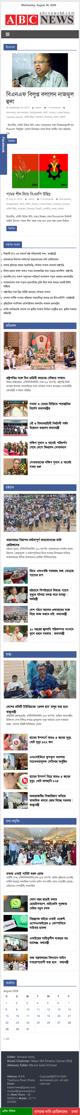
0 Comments (53, 107)
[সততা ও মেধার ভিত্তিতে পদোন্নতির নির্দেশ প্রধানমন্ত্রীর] (16, 402)
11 (38, 1009)
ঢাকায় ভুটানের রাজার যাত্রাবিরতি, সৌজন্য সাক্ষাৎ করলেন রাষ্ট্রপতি (34, 265)
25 (38, 1023)
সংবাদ (55, 117)
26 (48, 1023)
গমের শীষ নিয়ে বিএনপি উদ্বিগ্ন (28, 194)
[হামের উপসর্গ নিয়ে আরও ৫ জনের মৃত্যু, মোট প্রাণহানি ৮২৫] (16, 774)
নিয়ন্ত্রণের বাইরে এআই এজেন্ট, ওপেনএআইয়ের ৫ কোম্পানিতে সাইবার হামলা (47, 923)
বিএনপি (39, 208)
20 (58, 1016)
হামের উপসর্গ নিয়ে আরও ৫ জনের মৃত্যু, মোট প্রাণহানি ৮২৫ (50, 778)
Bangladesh (36, 112)
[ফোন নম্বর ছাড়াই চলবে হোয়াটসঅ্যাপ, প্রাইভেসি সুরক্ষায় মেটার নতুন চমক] (16, 897)
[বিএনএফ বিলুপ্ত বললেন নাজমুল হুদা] (40, 55)
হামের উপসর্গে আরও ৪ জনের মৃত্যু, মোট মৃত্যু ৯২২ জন (50, 740)
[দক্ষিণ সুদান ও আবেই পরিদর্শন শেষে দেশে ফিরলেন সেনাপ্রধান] (16, 441)
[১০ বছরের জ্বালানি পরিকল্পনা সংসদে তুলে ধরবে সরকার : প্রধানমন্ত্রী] (16, 627)
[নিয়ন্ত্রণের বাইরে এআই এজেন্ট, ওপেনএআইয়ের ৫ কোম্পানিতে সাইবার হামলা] (16, 917)
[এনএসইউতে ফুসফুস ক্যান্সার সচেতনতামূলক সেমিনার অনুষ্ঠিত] (16, 755)
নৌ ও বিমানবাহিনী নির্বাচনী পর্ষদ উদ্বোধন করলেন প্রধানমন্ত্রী (49, 425)
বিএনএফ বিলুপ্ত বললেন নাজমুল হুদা (40, 98)
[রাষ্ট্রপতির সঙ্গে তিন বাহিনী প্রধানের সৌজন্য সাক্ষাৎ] (40, 334)
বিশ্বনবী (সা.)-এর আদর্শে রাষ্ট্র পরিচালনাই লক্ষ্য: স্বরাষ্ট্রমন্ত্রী (30, 253)
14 (69, 1009)
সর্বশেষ (62, 117)
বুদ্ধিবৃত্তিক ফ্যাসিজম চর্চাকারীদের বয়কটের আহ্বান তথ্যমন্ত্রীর (32, 303)
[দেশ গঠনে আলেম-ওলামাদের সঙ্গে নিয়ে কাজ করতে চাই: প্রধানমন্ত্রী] (16, 608)
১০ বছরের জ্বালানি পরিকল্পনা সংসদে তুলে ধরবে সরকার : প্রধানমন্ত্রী (51, 631)
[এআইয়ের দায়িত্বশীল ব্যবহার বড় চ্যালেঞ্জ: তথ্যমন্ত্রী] (16, 936)
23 (17, 1023)
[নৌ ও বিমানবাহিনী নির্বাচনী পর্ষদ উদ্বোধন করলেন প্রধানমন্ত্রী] (16, 421)
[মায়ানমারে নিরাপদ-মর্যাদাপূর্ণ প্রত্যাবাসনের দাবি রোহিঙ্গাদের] (40, 495)
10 (27, 1009)
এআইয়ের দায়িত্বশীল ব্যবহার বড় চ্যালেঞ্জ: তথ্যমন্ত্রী (49, 940)
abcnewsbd (22, 112)
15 (7, 1016)
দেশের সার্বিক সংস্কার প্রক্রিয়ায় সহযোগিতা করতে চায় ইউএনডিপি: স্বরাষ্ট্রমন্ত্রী (39, 298)
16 (17, 1016)
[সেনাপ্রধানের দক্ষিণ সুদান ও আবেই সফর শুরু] (16, 460)
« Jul (6, 1039)
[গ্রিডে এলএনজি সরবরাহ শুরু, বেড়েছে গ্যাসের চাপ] (16, 569)
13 (58, 1009)
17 (27, 1016)
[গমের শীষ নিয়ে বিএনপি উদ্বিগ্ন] (40, 156)
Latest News (63, 112)
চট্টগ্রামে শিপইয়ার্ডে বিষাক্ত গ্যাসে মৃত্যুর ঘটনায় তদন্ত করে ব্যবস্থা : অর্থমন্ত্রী (49, 594)
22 (7, 1023)
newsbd (10, 117)
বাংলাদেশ (39, 117)
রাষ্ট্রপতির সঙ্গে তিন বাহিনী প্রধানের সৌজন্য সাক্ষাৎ (27, 292)
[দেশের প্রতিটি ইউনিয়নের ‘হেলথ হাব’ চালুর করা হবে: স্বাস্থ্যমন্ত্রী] (40, 662)
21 (69, 1016)
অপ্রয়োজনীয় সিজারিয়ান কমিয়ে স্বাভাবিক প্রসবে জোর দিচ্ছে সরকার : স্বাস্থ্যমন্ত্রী (51, 800)
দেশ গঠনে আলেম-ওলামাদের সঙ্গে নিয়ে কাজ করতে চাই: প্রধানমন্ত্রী (50, 612)
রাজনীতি (46, 208)
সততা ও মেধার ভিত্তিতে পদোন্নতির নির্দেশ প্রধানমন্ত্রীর (50, 406)
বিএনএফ (48, 117)
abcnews (10, 112)
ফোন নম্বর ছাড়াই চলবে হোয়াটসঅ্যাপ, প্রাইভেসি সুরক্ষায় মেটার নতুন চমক (48, 903)
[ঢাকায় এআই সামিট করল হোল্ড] (40, 829)
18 (38, 1016)
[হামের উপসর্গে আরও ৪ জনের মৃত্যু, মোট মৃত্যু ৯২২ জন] (16, 735)
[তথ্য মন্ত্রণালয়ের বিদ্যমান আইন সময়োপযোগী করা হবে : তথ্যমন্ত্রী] (16, 956)
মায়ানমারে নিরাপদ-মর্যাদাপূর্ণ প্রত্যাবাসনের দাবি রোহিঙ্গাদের (31, 259)
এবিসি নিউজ (29, 117)
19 (48, 1016)
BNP (28, 204)
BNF (45, 112)
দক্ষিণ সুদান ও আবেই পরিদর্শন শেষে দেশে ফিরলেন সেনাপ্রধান (48, 445)
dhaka (52, 112)
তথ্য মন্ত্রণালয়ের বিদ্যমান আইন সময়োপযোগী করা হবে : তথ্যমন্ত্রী (49, 960)
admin (38, 107)
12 (48, 1009)
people (19, 117)
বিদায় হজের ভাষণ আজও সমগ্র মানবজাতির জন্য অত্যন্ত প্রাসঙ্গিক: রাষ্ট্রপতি (38, 271)
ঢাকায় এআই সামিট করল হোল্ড (24, 874)
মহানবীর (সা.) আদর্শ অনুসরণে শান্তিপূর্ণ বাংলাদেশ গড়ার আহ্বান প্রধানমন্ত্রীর (38, 276)
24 (27, 1023)
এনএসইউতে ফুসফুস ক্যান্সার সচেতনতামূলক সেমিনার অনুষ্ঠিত (48, 759)
